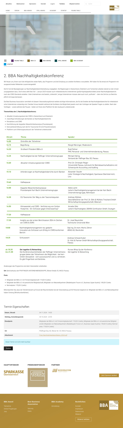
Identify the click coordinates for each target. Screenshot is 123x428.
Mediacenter (21, 4)
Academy (53, 10)
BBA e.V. (33, 60)
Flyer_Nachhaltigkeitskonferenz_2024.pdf (53, 335)
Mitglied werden (74, 4)
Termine (62, 4)
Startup (63, 10)
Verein (17, 10)
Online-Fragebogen (10, 409)
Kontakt (43, 4)
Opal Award (41, 10)
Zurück (8, 348)
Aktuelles (9, 4)
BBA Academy (78, 60)
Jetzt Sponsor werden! (109, 375)
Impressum (79, 409)
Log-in (53, 4)
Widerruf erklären (83, 419)
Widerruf (78, 414)
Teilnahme (7, 406)
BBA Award (28, 10)
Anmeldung (55, 406)
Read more (14, 373)
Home (8, 10)
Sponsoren (32, 4)
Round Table (75, 10)
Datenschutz (79, 411)
